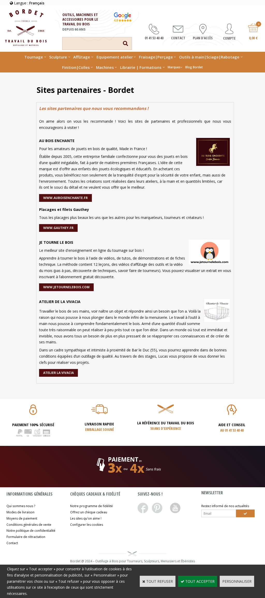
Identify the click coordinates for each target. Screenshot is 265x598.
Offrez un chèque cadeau (88, 512)
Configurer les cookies (86, 524)
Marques (174, 67)
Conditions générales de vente (28, 524)
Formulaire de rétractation (25, 537)
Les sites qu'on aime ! (85, 518)
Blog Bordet (194, 67)
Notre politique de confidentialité (30, 530)
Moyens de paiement (21, 518)
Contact (12, 543)
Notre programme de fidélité (91, 506)
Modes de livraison (20, 512)
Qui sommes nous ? (20, 506)
